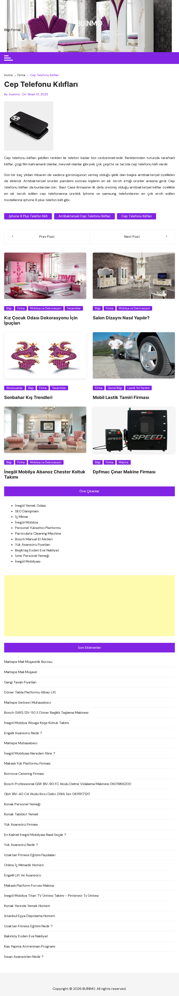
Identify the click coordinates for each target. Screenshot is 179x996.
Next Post (132, 236)
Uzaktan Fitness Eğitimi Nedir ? (28, 926)
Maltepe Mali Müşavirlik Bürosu (28, 661)
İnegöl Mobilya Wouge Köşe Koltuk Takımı (36, 722)
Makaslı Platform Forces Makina (29, 885)
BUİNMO (89, 23)
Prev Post (47, 236)
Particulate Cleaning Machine (38, 533)
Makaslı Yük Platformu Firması (27, 763)
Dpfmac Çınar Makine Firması (124, 471)
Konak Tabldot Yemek (21, 814)
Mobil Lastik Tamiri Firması (121, 397)
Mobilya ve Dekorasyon (45, 308)
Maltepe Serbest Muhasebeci (27, 702)
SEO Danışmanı (27, 511)
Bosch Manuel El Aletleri (34, 539)
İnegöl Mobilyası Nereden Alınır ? (29, 753)
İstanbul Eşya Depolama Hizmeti (29, 916)
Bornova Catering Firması (24, 773)
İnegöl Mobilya (26, 522)
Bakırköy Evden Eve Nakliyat (26, 936)
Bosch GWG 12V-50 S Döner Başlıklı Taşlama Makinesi (46, 712)
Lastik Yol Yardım (138, 388)
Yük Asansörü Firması (21, 824)
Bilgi (9, 308)
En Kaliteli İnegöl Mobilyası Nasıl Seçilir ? (35, 834)
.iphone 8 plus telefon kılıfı (28, 216)
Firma (21, 308)
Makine (124, 462)
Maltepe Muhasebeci (20, 743)
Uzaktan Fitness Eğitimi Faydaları (29, 855)
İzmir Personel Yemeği (32, 555)
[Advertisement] (89, 605)
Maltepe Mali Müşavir (20, 672)
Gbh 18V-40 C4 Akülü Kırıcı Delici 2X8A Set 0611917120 (47, 794)
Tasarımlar (74, 308)
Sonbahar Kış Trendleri (28, 397)
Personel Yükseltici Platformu (38, 527)
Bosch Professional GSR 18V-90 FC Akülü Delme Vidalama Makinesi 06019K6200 (67, 784)
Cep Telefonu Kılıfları (136, 216)
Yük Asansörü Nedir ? (21, 844)
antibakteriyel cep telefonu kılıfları (84, 216)
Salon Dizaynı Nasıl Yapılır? (121, 317)
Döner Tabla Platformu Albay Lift (30, 692)
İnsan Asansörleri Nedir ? (23, 956)
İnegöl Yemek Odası (30, 505)
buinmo (14, 94)
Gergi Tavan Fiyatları (20, 682)
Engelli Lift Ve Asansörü (22, 875)
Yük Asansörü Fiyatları (32, 544)
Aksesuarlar (14, 388)
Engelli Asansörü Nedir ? (23, 733)
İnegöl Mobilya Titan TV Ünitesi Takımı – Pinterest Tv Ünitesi (51, 895)
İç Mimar (21, 516)
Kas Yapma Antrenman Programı (29, 946)
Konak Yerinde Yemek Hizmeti (27, 906)
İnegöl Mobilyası (27, 561)
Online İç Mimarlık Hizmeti (24, 865)
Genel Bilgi (115, 388)
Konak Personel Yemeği (22, 804)
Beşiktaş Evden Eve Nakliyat (37, 550)
